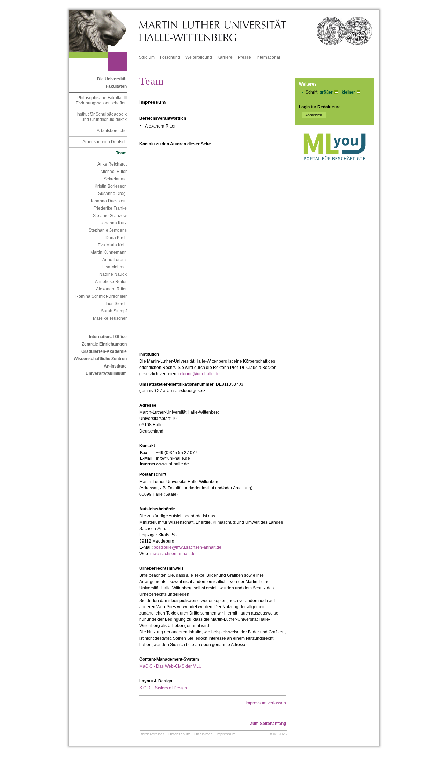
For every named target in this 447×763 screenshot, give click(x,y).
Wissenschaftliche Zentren (100, 358)
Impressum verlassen (266, 702)
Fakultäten (116, 86)
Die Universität (112, 79)
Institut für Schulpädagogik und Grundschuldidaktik (101, 117)
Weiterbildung (198, 57)
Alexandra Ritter (111, 288)
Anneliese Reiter (111, 281)
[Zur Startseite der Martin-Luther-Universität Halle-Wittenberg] (104, 31)
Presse (244, 57)
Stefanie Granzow (110, 215)
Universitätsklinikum (106, 373)
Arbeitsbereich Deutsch (104, 141)
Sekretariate (115, 178)
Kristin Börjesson (111, 186)
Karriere (225, 57)
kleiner (348, 92)
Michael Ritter (114, 171)
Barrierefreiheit (152, 734)
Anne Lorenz (114, 259)
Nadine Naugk (113, 274)
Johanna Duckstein (108, 200)
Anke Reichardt (112, 164)
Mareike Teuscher (110, 318)
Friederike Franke (110, 208)
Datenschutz (179, 734)
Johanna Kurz (113, 222)
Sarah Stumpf (114, 310)
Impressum (225, 734)
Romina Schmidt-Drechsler (101, 296)
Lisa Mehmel (114, 266)
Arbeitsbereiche (112, 130)
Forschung (170, 57)
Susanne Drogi (112, 193)
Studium (147, 57)
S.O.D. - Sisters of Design (163, 687)
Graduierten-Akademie (104, 351)
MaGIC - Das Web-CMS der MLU (170, 666)
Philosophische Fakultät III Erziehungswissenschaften (101, 100)
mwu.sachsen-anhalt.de (173, 553)
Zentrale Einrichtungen (104, 344)
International (268, 57)
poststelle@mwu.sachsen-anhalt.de (187, 547)
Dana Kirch (116, 237)
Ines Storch (116, 303)
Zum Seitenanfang (268, 723)
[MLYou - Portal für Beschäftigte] (334, 167)
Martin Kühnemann (108, 252)
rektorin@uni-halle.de (199, 373)
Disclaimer (203, 734)
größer (326, 92)
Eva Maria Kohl (112, 244)
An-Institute (115, 366)
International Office (108, 336)
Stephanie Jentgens (108, 230)
